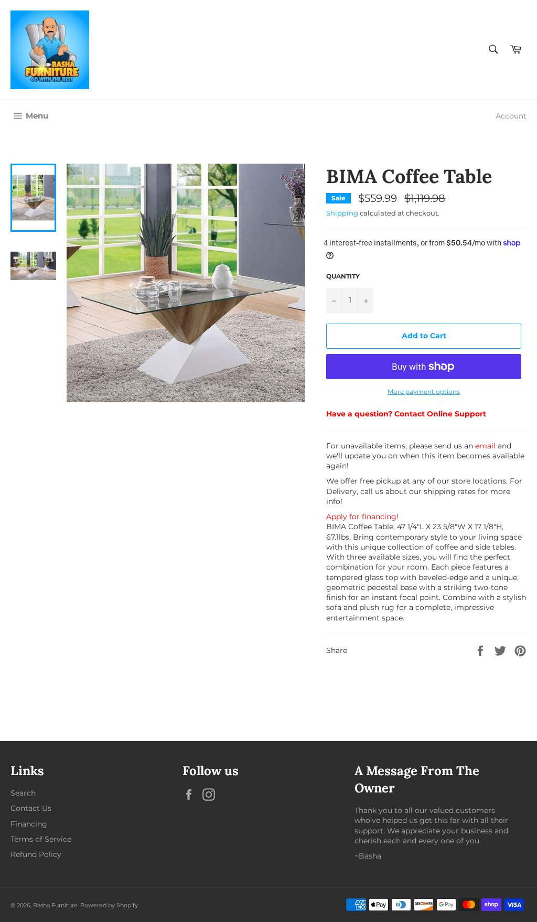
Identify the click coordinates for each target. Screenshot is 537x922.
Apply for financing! (362, 516)
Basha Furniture (55, 905)
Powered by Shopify (109, 905)
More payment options (424, 391)
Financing (28, 824)
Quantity (343, 276)
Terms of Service (40, 839)
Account (511, 116)
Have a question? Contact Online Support (406, 414)
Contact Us (30, 808)
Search (23, 793)
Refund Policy (35, 854)
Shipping (342, 213)
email (485, 446)
